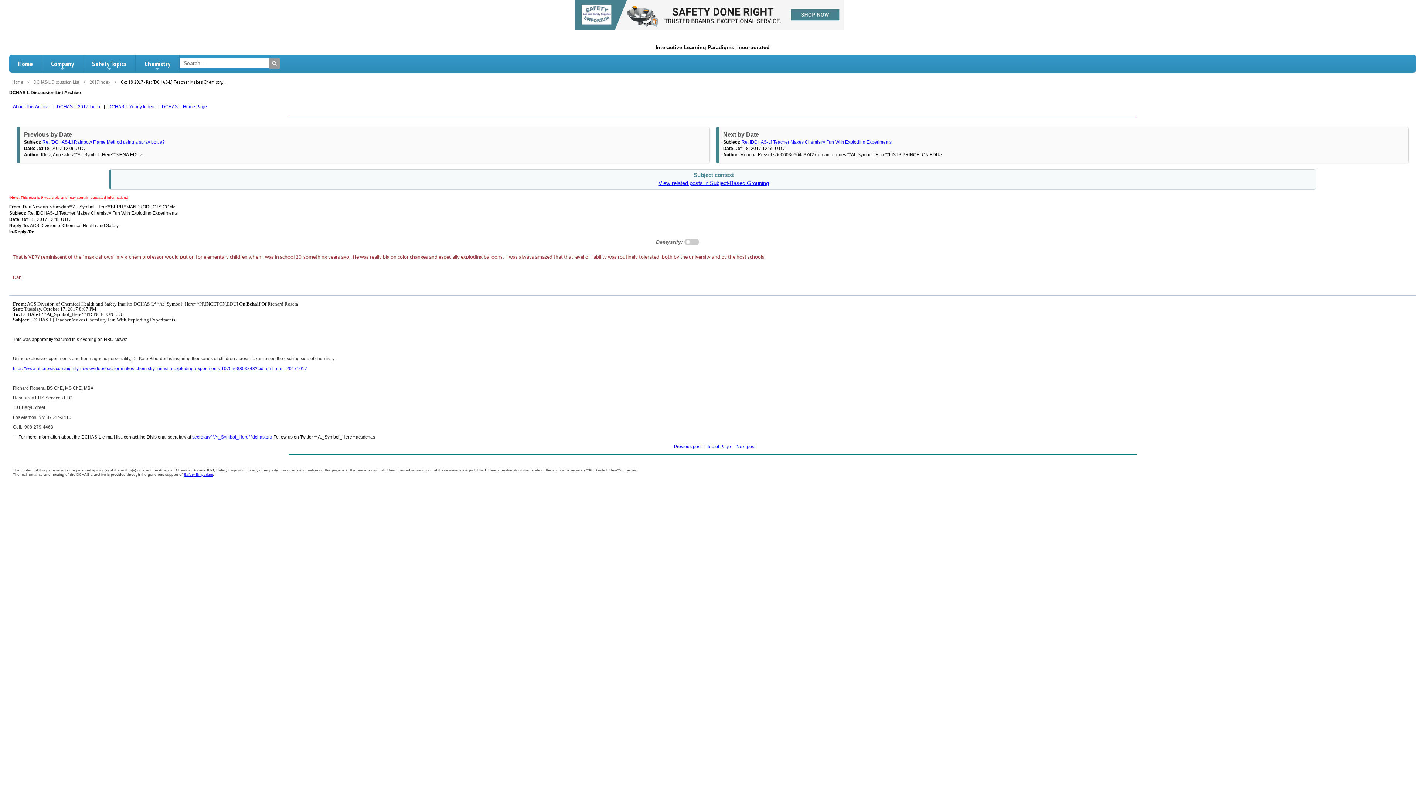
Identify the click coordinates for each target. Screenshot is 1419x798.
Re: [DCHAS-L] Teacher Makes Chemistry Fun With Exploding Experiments (817, 142)
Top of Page (719, 446)
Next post (745, 446)
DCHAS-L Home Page (184, 106)
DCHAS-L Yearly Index (131, 106)
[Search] (274, 63)
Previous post (687, 446)
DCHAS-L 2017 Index (79, 106)
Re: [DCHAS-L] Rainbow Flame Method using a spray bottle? (103, 142)
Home (25, 63)
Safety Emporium (198, 475)
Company (62, 63)
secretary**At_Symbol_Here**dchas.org (232, 437)
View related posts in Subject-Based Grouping (714, 183)
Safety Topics (109, 63)
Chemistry (157, 63)
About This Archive (31, 106)
